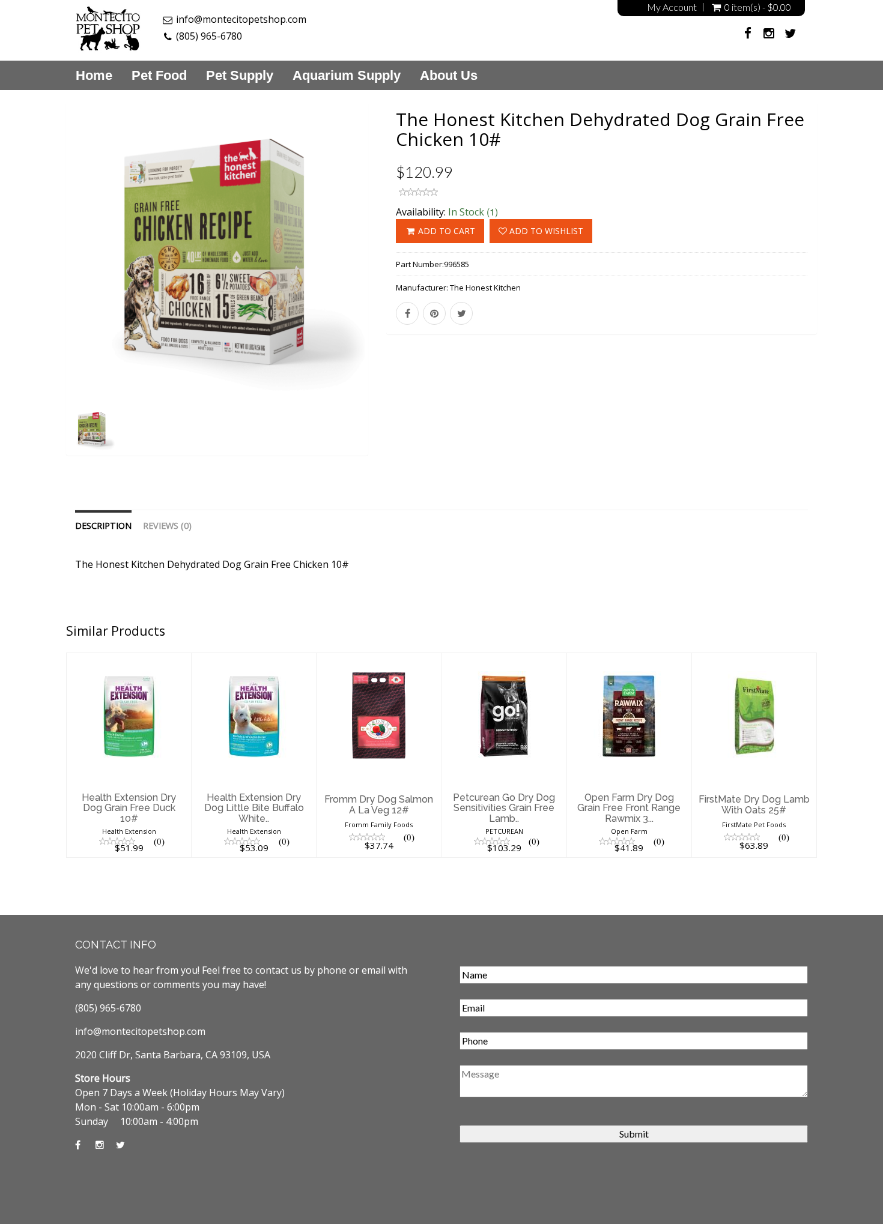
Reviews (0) (167, 525)
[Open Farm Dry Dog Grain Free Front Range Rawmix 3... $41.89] (629, 660)
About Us (449, 76)
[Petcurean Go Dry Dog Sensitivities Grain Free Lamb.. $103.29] (504, 660)
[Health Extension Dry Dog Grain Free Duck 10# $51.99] (129, 660)
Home (94, 76)
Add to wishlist (545, 231)
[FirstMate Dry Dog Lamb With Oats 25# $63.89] (754, 660)
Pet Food (159, 76)
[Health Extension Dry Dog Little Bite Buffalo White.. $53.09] (254, 660)
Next (396, 294)
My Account (672, 7)
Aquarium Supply (347, 76)
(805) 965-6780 (209, 36)
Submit (634, 1133)
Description (103, 525)
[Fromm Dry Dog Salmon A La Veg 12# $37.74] (379, 660)
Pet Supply (239, 76)
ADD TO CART (445, 231)
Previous (39, 294)
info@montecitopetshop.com (241, 19)
